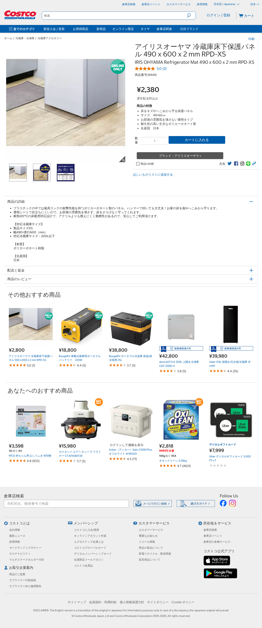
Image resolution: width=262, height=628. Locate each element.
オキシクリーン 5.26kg (173, 460)
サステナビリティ (20, 553)
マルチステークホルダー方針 (26, 559)
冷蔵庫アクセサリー (50, 38)
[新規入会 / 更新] (65, 29)
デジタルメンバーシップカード (93, 553)
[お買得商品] (89, 29)
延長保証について (149, 559)
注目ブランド (189, 29)
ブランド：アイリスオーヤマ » (180, 156)
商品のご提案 (17, 574)
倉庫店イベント (213, 535)
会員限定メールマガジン (89, 559)
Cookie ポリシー (183, 602)
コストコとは (19, 523)
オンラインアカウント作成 (90, 535)
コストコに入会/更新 (86, 530)
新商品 (101, 29)
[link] (229, 163)
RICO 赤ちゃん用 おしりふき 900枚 (30, 455)
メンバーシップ (86, 523)
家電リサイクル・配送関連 (155, 553)
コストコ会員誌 (83, 565)
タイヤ (145, 29)
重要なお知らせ (148, 535)
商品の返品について (151, 547)
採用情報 (14, 541)
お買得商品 (80, 29)
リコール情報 (147, 541)
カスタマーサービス (154, 523)
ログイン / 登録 (218, 15)
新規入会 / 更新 (54, 29)
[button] (191, 15)
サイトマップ (77, 602)
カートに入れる (197, 140)
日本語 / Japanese (225, 4)
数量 (136, 140)
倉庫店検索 (14, 495)
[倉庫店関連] (172, 29)
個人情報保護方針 (132, 602)
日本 (253, 4)
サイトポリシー (158, 602)
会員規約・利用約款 (103, 602)
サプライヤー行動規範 (22, 580)
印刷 (251, 39)
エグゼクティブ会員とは (89, 541)
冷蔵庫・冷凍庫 (25, 38)
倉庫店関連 (164, 29)
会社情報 (14, 530)
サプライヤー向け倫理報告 (25, 586)
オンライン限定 (123, 29)
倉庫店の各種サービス (217, 541)
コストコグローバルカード (90, 547)
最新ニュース (17, 535)
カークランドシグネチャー (25, 547)
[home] (20, 15)
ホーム (8, 38)
